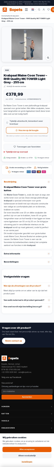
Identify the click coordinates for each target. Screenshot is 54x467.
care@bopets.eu (24, 372)
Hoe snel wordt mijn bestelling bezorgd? (23, 306)
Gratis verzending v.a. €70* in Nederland (17, 2)
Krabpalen (15, 16)
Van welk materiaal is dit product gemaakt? (24, 300)
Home (4, 16)
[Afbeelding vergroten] (48, 57)
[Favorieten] (48, 9)
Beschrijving (10, 182)
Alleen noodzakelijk (27, 456)
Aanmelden (27, 397)
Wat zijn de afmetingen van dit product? (22, 286)
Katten (8, 16)
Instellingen (27, 462)
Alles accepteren (27, 449)
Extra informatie (12, 254)
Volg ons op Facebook (11, 377)
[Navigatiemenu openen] (26, 9)
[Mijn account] (43, 9)
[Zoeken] (39, 9)
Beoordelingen (11, 262)
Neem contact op (13, 341)
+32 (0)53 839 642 (9, 372)
